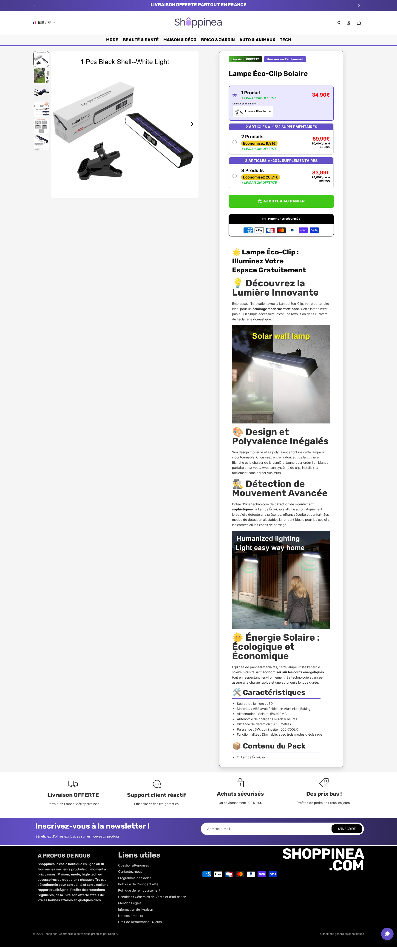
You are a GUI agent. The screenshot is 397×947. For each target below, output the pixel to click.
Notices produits (130, 916)
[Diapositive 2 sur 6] (41, 75)
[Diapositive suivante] (359, 5)
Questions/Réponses (133, 865)
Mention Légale (129, 903)
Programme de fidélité (134, 878)
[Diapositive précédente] (35, 5)
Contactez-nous (130, 871)
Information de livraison (135, 909)
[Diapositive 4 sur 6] (41, 109)
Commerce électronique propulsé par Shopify (88, 933)
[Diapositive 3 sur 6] (41, 92)
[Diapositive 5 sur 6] (41, 126)
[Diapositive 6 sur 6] (41, 142)
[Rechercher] (339, 23)
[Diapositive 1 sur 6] (41, 59)
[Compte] (349, 23)
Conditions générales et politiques (342, 933)
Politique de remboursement (139, 890)
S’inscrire (347, 829)
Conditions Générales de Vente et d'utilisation (152, 897)
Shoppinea (50, 933)
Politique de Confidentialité (138, 884)
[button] (281, 103)
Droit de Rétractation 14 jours (140, 922)
